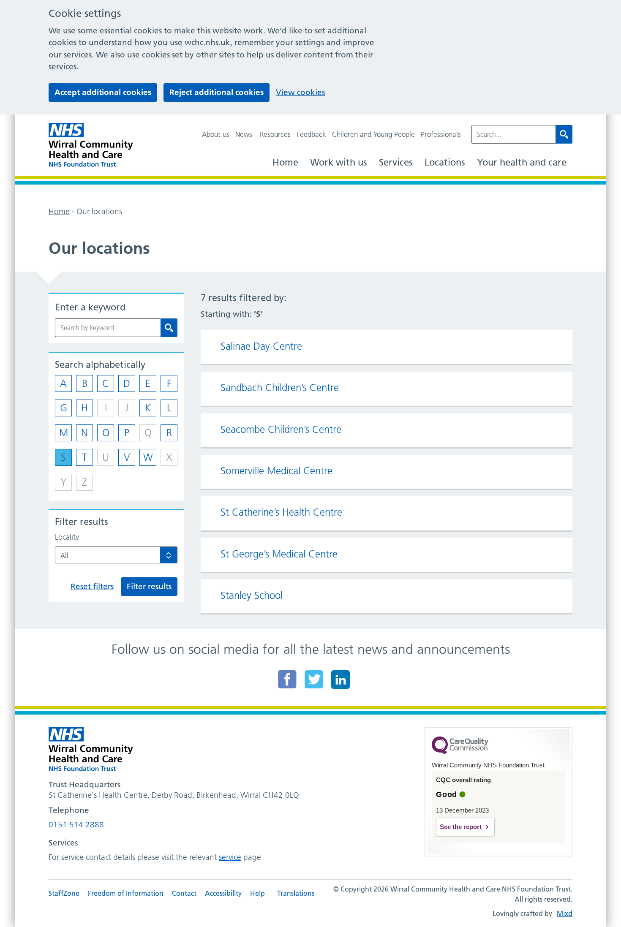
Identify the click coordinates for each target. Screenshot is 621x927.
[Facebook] (287, 679)
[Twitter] (314, 679)
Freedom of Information (125, 893)
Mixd (564, 913)
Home (285, 162)
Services (396, 162)
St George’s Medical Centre (279, 554)
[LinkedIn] (340, 679)
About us (215, 134)
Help (257, 893)
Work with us (338, 162)
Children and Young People (373, 134)
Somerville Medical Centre (276, 471)
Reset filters (92, 586)
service (230, 857)
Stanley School (252, 595)
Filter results (149, 586)
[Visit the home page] (91, 145)
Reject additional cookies (216, 92)
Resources (275, 134)
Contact (184, 893)
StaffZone (64, 893)
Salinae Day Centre (261, 346)
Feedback (311, 134)
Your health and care (522, 162)
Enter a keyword (90, 307)
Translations (295, 893)
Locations (445, 162)
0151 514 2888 (76, 824)
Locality (67, 537)
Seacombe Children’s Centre (281, 429)
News (243, 134)
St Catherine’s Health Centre (281, 512)
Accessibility (223, 893)
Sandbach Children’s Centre (280, 388)
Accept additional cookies (102, 92)
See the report (461, 826)
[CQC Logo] (460, 752)
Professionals (441, 134)
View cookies (300, 92)
